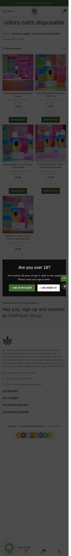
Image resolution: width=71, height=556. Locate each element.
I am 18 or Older (22, 288)
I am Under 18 (48, 288)
